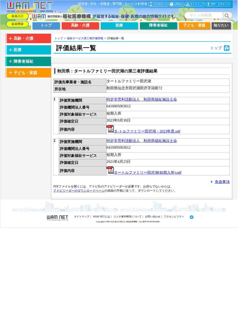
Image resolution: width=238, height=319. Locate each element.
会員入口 (17, 16)
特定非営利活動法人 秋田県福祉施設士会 (141, 99)
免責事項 (222, 182)
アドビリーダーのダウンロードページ (79, 190)
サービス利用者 (136, 4)
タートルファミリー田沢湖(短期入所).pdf (147, 172)
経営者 (83, 4)
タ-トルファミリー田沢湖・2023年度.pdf (147, 131)
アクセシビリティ (174, 216)
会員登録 (17, 24)
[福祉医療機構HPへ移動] (103, 18)
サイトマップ (81, 216)
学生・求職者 (100, 4)
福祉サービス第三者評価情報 (85, 38)
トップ (59, 38)
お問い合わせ (152, 216)
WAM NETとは (101, 216)
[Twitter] (189, 216)
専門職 (117, 4)
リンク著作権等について (127, 216)
